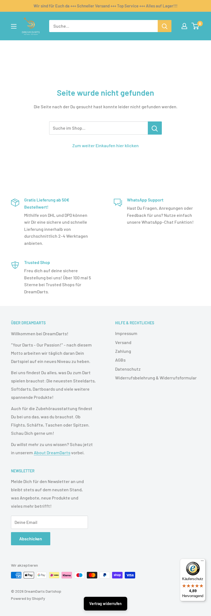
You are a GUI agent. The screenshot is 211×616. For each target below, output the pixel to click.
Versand (123, 342)
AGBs (120, 359)
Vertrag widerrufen (105, 603)
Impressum (126, 333)
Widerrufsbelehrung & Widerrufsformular (156, 377)
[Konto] (184, 26)
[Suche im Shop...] (155, 128)
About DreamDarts (52, 452)
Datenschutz (128, 368)
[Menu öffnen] (13, 26)
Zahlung (123, 351)
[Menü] (202, 562)
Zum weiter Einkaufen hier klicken (105, 145)
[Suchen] (164, 26)
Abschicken (30, 538)
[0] (195, 26)
